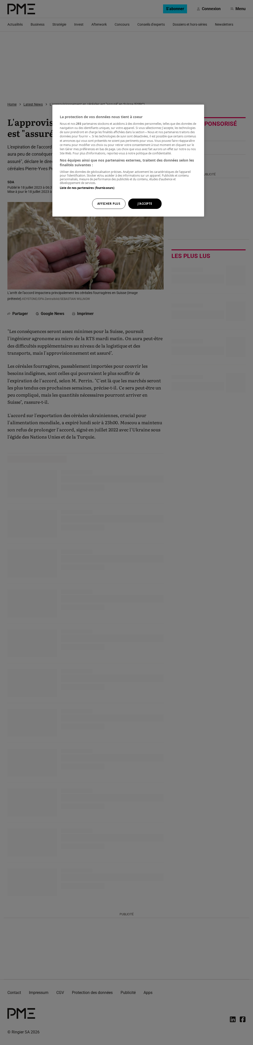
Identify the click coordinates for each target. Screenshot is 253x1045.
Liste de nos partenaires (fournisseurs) (87, 188)
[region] (128, 161)
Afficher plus (108, 203)
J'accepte (145, 203)
